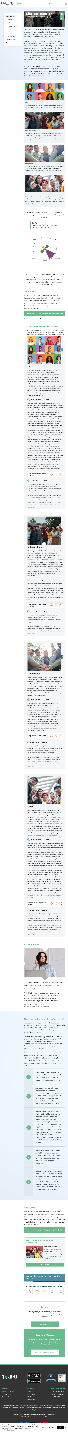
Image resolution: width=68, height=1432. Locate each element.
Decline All (51, 1427)
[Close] (66, 1427)
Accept (60, 1427)
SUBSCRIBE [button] (31, 1399)
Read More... (31, 507)
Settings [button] (43, 1427)
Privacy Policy (10, 1430)
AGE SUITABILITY (56, 1396)
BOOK (29, 1396)
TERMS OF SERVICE (57, 1394)
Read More (48, 1261)
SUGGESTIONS (7, 1396)
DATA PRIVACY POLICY (58, 1391)
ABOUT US (30, 1391)
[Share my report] (62, 18)
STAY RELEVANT (32, 1394)
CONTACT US (6, 1394)
